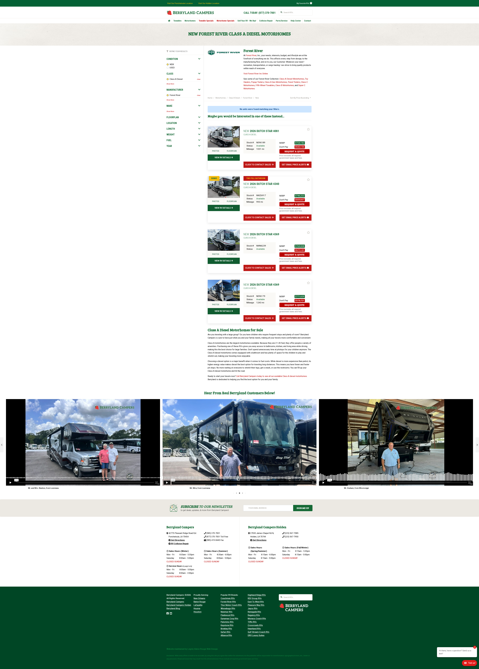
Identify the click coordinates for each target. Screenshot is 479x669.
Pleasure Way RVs (256, 605)
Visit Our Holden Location (208, 3)
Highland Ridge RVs (257, 595)
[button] (1, 444)
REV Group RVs (255, 598)
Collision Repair (266, 21)
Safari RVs (225, 632)
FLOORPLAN (173, 117)
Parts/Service (282, 21)
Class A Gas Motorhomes (276, 82)
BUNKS (214, 178)
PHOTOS (215, 151)
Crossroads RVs (255, 625)
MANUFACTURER (175, 89)
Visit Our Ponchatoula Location (180, 3)
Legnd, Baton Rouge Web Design (203, 649)
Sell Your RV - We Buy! (247, 21)
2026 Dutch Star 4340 (261, 185)
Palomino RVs (227, 622)
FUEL (169, 140)
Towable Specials (206, 21)
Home (210, 98)
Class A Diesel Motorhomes (291, 79)
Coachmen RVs (228, 598)
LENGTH (171, 128)
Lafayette (198, 605)
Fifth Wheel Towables (265, 85)
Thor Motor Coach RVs (231, 605)
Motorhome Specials (225, 21)
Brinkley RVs (226, 628)
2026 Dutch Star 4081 (261, 132)
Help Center (296, 21)
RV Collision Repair (180, 543)
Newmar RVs (226, 612)
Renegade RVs (254, 612)
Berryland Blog (173, 608)
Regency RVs (254, 615)
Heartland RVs (254, 628)
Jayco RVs (252, 608)
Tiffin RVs (252, 622)
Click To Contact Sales (258, 164)
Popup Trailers (257, 82)
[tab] (183, 59)
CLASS (170, 73)
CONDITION (172, 58)
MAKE (169, 105)
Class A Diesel (176, 79)
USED (172, 67)
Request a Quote (294, 151)
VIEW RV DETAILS (223, 157)
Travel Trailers (294, 82)
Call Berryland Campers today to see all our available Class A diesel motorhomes (271, 376)
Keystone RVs (227, 625)
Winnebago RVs (228, 608)
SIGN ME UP (303, 508)
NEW (172, 64)
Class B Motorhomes (284, 85)
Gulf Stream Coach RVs (258, 632)
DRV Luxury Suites (256, 635)
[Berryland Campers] (190, 12)
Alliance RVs (226, 635)
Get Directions (178, 540)
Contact (307, 21)
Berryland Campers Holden (179, 605)
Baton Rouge (199, 602)
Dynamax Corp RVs (229, 618)
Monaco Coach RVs (257, 618)
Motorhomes (190, 21)
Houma (197, 608)
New (257, 98)
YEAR (169, 145)
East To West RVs (256, 602)
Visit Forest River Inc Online (255, 73)
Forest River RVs (228, 602)
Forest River (175, 95)
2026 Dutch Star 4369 (261, 236)
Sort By (299, 98)
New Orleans (199, 598)
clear (198, 79)
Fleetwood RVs (227, 615)
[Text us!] (469, 664)
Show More (170, 84)
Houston (197, 612)
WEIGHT (171, 134)
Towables (177, 21)
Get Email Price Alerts (294, 164)
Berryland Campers (175, 602)
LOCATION (172, 123)
